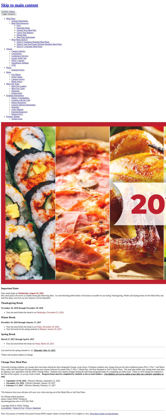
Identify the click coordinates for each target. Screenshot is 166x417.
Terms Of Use (19, 408)
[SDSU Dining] (8, 11)
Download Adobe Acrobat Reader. (104, 414)
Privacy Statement (33, 408)
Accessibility (6, 408)
